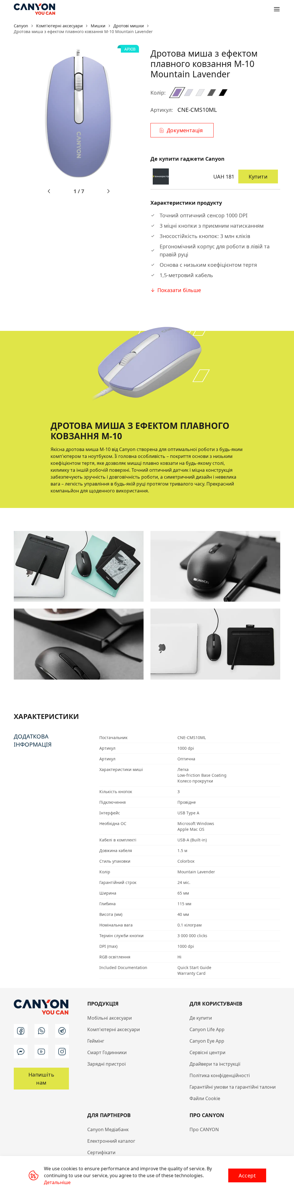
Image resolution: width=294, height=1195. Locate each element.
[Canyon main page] (34, 9)
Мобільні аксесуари (109, 1018)
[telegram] (62, 1031)
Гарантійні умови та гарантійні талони (232, 1087)
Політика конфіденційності (219, 1075)
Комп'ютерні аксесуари (113, 1029)
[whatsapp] (41, 1031)
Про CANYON (204, 1129)
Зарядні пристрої (106, 1064)
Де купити (200, 1018)
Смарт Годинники (107, 1052)
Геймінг (95, 1041)
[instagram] (62, 1051)
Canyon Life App (207, 1029)
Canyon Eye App (206, 1041)
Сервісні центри (207, 1052)
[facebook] (21, 1031)
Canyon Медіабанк (108, 1129)
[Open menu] (276, 9)
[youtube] (41, 1051)
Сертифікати (101, 1152)
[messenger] (21, 1051)
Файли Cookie (204, 1098)
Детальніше (57, 1182)
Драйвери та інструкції (214, 1064)
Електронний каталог (111, 1141)
